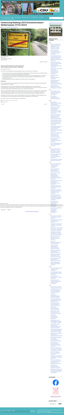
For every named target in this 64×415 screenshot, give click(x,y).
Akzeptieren (3, 209)
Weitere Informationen (29, 211)
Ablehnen (9, 209)
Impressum (36, 211)
